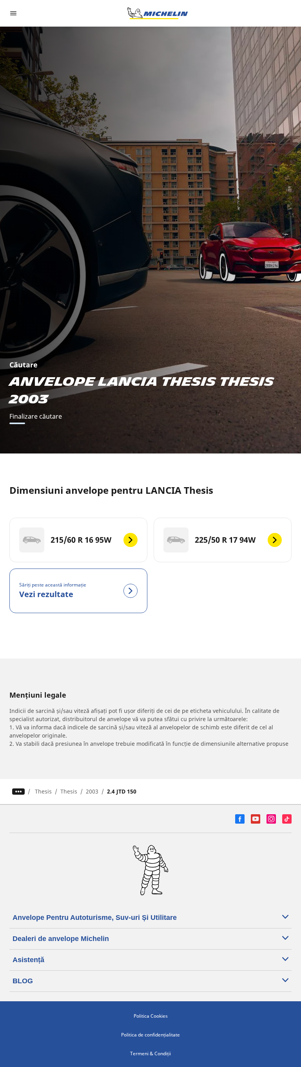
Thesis (43, 791)
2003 (92, 791)
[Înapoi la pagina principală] (157, 13)
